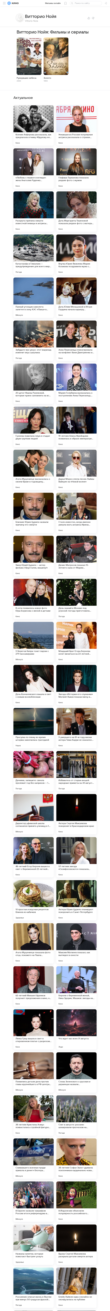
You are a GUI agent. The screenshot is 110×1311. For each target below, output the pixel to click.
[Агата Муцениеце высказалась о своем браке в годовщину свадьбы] (33, 470)
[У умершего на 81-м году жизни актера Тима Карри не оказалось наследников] (76, 728)
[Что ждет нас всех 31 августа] (76, 1029)
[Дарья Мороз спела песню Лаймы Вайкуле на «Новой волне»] (76, 470)
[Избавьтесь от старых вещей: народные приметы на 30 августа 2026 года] (76, 771)
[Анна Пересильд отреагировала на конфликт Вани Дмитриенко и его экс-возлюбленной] (76, 341)
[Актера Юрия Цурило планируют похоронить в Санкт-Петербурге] (76, 900)
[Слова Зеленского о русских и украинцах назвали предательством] (76, 1072)
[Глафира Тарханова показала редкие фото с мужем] (76, 168)
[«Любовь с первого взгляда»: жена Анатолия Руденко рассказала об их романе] (33, 168)
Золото (47, 78)
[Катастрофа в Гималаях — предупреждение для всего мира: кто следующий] (33, 254)
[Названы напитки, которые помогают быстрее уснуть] (33, 1245)
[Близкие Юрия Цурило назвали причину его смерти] (33, 513)
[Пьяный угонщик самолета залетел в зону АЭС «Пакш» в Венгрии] (33, 298)
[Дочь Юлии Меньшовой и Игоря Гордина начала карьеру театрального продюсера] (76, 298)
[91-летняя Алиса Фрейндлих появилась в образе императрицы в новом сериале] (76, 427)
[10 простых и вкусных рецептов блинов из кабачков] (33, 900)
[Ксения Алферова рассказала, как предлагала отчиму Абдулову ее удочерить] (33, 125)
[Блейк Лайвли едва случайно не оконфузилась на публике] (76, 1288)
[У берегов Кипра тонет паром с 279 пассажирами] (33, 642)
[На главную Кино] (15, 3)
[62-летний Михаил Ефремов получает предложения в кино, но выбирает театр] (33, 986)
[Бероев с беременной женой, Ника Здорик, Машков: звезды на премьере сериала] (76, 986)
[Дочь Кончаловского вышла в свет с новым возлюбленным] (33, 685)
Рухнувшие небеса (26, 78)
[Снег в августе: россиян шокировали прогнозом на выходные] (76, 1115)
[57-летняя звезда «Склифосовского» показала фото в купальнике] (76, 857)
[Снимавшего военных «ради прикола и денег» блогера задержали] (33, 1158)
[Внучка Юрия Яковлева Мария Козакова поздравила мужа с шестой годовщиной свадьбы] (76, 254)
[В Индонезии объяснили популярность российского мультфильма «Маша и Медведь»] (76, 1201)
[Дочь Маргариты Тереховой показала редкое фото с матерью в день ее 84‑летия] (76, 211)
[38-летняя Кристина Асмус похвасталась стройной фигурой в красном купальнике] (33, 1115)
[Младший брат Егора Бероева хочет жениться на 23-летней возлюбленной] (76, 642)
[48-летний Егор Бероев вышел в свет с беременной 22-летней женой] (33, 857)
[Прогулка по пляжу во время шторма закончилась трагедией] (33, 728)
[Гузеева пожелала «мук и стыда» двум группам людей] (33, 427)
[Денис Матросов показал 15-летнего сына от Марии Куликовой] (76, 556)
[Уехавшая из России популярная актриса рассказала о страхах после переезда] (76, 125)
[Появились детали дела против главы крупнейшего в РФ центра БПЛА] (33, 1072)
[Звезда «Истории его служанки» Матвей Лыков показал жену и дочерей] (76, 685)
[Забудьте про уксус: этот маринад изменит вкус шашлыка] (33, 341)
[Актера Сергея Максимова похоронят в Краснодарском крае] (76, 814)
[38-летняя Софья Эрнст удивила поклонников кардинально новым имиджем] (76, 1158)
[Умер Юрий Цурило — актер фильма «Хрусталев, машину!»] (33, 556)
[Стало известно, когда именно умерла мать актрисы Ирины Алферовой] (76, 513)
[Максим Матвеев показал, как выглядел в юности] (76, 943)
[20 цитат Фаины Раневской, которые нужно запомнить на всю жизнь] (33, 384)
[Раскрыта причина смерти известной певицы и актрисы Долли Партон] (33, 211)
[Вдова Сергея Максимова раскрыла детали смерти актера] (76, 1245)
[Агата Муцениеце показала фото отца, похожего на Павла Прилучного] (33, 943)
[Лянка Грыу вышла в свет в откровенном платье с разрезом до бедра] (33, 1029)
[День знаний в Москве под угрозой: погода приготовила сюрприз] (76, 599)
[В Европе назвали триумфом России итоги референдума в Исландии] (33, 1201)
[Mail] (9, 3)
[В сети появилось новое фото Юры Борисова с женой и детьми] (33, 599)
